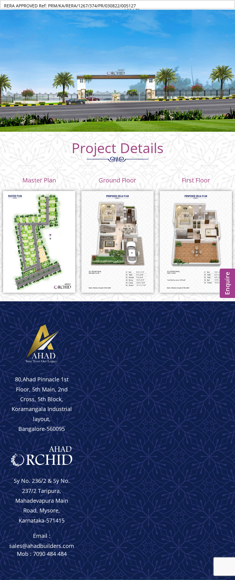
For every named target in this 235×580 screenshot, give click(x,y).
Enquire (227, 283)
